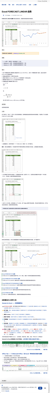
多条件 (12, 314)
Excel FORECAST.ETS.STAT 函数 (10, 288)
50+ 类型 (35, 329)
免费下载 (45, 349)
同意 (40, 388)
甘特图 (40, 329)
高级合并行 (35, 332)
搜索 (35, 4)
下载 (9, 4)
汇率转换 (19, 332)
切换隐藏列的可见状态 (27, 319)
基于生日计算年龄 (15, 331)
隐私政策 (7, 390)
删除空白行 (23, 310)
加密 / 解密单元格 (17, 325)
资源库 (35, 323)
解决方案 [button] (4, 4)
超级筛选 (35, 325)
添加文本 (20, 329)
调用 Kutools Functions (14, 308)
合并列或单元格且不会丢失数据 (34, 310)
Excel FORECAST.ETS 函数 (9, 274)
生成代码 (31, 306)
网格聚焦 (11, 323)
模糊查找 (28, 314)
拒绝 (45, 388)
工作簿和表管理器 (30, 323)
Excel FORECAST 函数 (8, 292)
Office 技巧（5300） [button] (21, 4)
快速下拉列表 (14, 316)
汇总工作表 (9, 325)
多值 (17, 314)
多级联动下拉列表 (22, 316)
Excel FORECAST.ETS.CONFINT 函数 (11, 278)
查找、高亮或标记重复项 (14, 310)
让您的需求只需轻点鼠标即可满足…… (32, 339)
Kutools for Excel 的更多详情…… (34, 349)
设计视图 (16, 323)
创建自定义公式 (37, 306)
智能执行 (25, 306)
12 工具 (14, 329)
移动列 (19, 319)
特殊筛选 (40, 325)
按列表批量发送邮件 (26, 325)
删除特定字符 (25, 329)
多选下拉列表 (30, 316)
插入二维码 (31, 331)
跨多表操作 (21, 314)
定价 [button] (13, 4)
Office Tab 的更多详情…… (36, 373)
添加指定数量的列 (13, 319)
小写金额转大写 (12, 332)
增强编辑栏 (22, 323)
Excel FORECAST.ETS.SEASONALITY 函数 (12, 283)
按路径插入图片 (38, 331)
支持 (30, 4)
